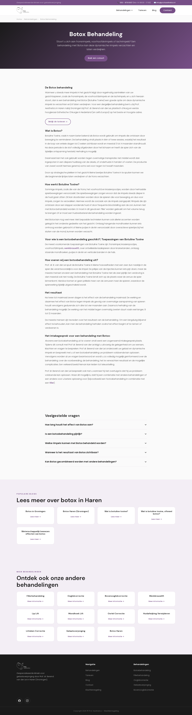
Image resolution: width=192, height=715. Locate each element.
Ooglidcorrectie (141, 680)
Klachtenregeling (93, 690)
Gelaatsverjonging (142, 685)
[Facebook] (19, 701)
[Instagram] (27, 701)
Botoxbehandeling (142, 670)
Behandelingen (123, 10)
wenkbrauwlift (71, 248)
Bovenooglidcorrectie (144, 690)
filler (52, 382)
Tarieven (142, 10)
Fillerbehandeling (141, 675)
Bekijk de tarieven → (57, 121)
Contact (167, 10)
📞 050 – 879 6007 (134, 2)
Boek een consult (96, 58)
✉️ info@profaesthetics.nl (164, 2)
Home (19, 19)
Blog (154, 10)
